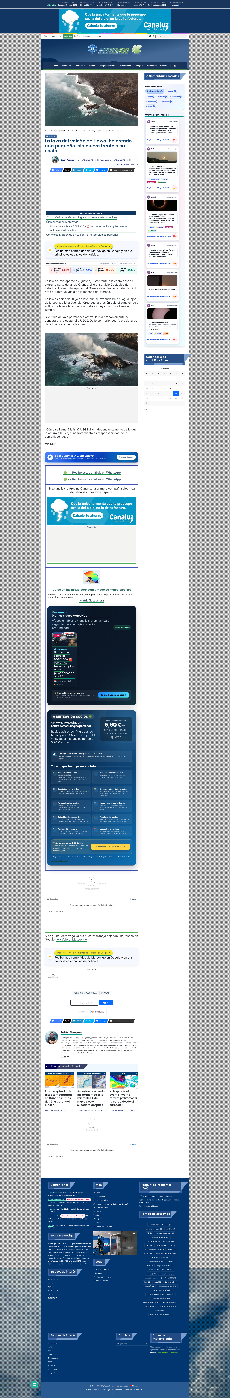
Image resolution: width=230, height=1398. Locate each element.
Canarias (161, 1245)
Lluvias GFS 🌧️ (138, 5)
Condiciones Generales (102, 1277)
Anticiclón (170, 1229)
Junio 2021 (167, 1270)
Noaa (50, 1354)
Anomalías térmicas (154, 1229)
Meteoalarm (52, 1369)
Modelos (91, 65)
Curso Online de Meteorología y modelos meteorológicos (81, 217)
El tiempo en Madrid (160, 1257)
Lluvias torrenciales (153, 1278)
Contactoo (97, 1193)
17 (146, 393)
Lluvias (151, 1274)
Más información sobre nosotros (76, 1264)
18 (152, 393)
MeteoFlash (56, 131)
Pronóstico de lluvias (167, 1286)
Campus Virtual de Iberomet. (167, 1353)
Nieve (157, 1282)
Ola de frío (149, 1286)
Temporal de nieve (168, 1306)
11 (152, 388)
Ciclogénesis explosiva (154, 1249)
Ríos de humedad (170, 1302)
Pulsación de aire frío (151, 1302)
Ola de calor (171, 1282)
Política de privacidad (101, 1269)
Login (133, 899)
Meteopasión (98, 1219)
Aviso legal (97, 1273)
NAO (147, 1282)
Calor (149, 1245)
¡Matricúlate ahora (91, 600)
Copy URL (106, 1003)
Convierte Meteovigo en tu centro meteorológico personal (82, 234)
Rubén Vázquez (67, 160)
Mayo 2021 (170, 1278)
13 (164, 388)
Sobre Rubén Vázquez (101, 1200)
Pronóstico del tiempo (160, 1290)
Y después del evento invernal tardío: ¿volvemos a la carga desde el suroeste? (123, 1098)
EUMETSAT (52, 1298)
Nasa (50, 1362)
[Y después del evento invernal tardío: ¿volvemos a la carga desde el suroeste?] (124, 1080)
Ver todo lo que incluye (59, 860)
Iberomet (51, 1373)
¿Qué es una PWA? (100, 1208)
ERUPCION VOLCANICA (86, 993)
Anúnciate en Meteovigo (102, 1226)
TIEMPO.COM (53, 1291)
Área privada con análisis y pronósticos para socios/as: (97, 36)
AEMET (51, 1287)
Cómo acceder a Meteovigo (149, 1206)
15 (176, 388)
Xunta (50, 1283)
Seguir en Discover (126, 457)
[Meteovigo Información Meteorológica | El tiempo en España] (115, 49)
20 (164, 393)
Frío (171, 1262)
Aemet (50, 1351)
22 (176, 393)
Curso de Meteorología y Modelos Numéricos (100, 1043)
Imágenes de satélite (165, 1266)
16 (182, 388)
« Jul (145, 409)
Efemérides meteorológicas (166, 1253)
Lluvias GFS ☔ (123, 5)
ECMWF (148, 1253)
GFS (150, 1266)
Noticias (79, 65)
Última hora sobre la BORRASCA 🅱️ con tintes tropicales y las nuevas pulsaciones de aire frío (88, 228)
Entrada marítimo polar (156, 1262)
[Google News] (97, 1011)
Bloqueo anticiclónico (164, 1233)
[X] (62, 1056)
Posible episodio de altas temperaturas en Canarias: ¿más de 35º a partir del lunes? (58, 1098)
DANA (171, 1249)
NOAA (50, 1294)
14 (170, 388)
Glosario (163, 65)
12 (158, 388)
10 (147, 388)
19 (158, 393)
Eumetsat (51, 1365)
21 (170, 393)
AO (149, 1233)
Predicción (66, 65)
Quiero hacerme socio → (113, 695)
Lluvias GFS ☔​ (86, 5)
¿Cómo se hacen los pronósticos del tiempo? (110, 1204)
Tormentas (160, 1310)
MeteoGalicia (53, 1279)
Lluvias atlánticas (166, 1274)
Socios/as (97, 1223)
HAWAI (106, 993)
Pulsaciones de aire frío (160, 1298)
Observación (125, 65)
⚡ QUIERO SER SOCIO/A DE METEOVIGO (110, 847)
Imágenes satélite (107, 65)
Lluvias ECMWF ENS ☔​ (104, 5)
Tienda (96, 1215)
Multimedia (151, 65)
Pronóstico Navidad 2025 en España (160, 1294)
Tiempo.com (53, 1358)
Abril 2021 (154, 1225)
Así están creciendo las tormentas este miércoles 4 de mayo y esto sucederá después (91, 1098)
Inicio (56, 65)
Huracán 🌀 (175, 5)
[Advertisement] (91, 192)
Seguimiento (151, 1306)
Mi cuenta (97, 1211)
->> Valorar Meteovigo (71, 939)
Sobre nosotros (99, 1196)
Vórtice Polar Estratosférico (160, 1315)
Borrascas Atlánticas (160, 1237)
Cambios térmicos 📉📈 (67, 5)
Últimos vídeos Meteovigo (62, 221)
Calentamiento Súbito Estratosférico (160, 1241)
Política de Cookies (100, 1281)
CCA (172, 1245)
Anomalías (167, 1225)
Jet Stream (153, 1270)
